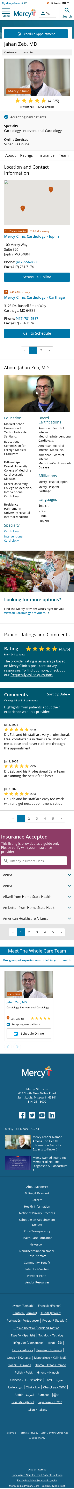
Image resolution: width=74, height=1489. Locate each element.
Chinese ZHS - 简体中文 (26, 1380)
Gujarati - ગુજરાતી (23, 1402)
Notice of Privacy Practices (37, 1213)
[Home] (25, 13)
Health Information (37, 1206)
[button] (23, 208)
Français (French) (49, 1305)
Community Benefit (37, 1262)
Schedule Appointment (38, 34)
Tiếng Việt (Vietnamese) (28, 1342)
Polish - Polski (24, 1372)
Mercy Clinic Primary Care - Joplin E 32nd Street (37, 1485)
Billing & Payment (37, 1193)
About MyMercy (37, 1187)
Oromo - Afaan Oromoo (50, 1365)
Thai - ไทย (33, 1387)
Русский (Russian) (54, 1320)
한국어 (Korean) (50, 1313)
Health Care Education (37, 1238)
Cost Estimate (37, 1256)
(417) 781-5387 (27, 318)
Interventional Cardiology (13, 538)
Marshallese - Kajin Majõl (50, 1357)
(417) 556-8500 (27, 262)
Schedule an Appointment (37, 1220)
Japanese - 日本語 (50, 1402)
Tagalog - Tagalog (50, 1335)
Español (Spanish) (23, 1335)
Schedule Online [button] (32, 1033)
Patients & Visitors (37, 1269)
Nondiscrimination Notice (37, 1251)
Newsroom (37, 1244)
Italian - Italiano (37, 1409)
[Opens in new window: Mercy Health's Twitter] (32, 1115)
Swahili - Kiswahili (19, 1365)
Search (67, 16)
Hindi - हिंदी (55, 1342)
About (10, 155)
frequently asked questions (31, 675)
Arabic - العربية (24, 1394)
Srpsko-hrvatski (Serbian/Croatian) (37, 1328)
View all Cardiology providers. (25, 613)
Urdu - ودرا (15, 1387)
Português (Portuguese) (23, 1320)
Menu (6, 16)
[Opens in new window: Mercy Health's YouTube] (42, 1115)
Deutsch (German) (25, 1313)
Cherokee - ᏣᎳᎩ (54, 1387)
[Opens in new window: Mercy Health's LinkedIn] (52, 1115)
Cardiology (10, 52)
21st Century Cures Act (54, 1432)
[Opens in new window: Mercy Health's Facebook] (22, 1115)
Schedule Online (37, 276)
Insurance (45, 155)
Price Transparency (37, 1231)
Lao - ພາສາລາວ (22, 1350)
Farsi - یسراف (54, 1380)
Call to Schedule (37, 333)
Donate (37, 1225)
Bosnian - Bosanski (49, 1350)
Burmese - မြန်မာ (48, 1394)
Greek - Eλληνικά (19, 1357)
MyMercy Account (12, 3)
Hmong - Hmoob (48, 1372)
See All (35, 1129)
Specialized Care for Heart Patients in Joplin (37, 1475)
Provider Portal (37, 1276)
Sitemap (12, 1432)
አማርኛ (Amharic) (24, 1305)
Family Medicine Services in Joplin (37, 1480)
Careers (37, 1200)
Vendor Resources (37, 1282)
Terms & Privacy (29, 1432)
